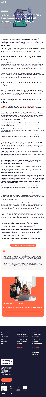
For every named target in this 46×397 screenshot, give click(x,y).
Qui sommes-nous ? (4, 330)
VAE (32, 356)
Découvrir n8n (19, 332)
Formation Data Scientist (36, 332)
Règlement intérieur (4, 336)
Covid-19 (3, 216)
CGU (2, 343)
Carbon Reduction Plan (36, 350)
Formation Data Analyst (36, 330)
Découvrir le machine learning (22, 334)
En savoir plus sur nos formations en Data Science (23, 245)
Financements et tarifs (5, 332)
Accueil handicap (35, 354)
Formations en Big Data (36, 341)
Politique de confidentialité (6, 339)
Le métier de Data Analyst (21, 337)
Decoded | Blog (19, 330)
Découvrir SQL (19, 343)
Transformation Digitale (5, 11)
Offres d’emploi (19, 350)
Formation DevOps (35, 337)
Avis (2, 334)
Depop (2, 142)
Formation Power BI (35, 336)
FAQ (2, 337)
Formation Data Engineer (36, 334)
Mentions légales (4, 341)
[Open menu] (44, 2)
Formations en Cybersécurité (37, 343)
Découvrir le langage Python (22, 341)
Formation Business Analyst (37, 339)
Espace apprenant (7, 379)
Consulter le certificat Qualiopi (6, 374)
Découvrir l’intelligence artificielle (23, 336)
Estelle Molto (8, 25)
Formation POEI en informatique (22, 339)
